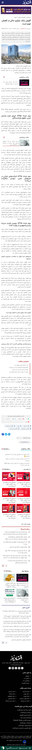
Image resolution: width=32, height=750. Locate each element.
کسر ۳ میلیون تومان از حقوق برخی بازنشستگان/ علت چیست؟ (15, 543)
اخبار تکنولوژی (11, 696)
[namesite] (26, 2)
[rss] (9, 668)
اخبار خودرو (26, 696)
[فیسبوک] (3, 434)
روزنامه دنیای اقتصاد (25, 712)
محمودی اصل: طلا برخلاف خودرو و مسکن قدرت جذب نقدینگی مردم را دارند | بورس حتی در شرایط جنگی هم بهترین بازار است (17, 635)
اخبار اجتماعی (11, 698)
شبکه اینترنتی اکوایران (25, 715)
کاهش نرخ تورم (25, 429)
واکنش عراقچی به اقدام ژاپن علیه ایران (18, 547)
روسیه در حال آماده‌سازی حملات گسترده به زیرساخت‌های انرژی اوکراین (17, 561)
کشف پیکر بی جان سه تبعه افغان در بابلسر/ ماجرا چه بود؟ (16, 626)
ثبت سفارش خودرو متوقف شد (21, 365)
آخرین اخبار (26, 608)
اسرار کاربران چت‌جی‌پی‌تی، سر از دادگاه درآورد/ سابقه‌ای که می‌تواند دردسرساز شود (16, 612)
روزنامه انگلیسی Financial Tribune (22, 720)
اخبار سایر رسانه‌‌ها (10, 701)
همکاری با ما (26, 681)
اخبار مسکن (12, 694)
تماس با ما (26, 678)
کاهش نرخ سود (14, 429)
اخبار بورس (26, 694)
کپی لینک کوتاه (26, 438)
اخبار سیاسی (11, 691)
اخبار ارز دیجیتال (25, 701)
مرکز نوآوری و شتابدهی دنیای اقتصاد (21, 728)
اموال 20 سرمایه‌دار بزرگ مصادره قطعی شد (18, 372)
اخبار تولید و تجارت (24, 698)
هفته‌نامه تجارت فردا (25, 718)
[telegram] (12, 668)
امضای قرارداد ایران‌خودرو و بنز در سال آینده (18, 367)
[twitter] (19, 668)
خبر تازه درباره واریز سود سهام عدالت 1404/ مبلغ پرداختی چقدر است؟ (16, 551)
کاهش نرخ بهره (9, 426)
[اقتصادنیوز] (16, 658)
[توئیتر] (6, 434)
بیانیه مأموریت (25, 683)
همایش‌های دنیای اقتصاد (24, 725)
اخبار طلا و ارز (26, 691)
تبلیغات (27, 676)
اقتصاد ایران (26, 426)
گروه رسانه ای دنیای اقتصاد (24, 710)
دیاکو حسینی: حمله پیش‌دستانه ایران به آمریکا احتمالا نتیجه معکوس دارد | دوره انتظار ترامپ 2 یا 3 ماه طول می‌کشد (15, 557)
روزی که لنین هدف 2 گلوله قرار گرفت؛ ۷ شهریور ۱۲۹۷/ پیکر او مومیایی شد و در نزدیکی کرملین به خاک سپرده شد (16, 617)
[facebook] (22, 668)
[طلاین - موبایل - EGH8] (16, 10)
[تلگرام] (9, 434)
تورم (18, 426)
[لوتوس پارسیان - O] (16, 748)
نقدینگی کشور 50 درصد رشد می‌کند (20, 369)
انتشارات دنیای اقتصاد (25, 723)
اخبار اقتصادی (23, 28)
